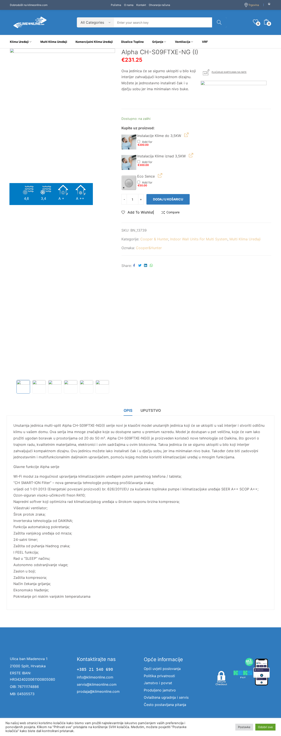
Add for (145, 143)
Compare (173, 212)
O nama (128, 5)
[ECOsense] (128, 182)
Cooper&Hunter (149, 248)
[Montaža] (128, 142)
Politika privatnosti (159, 676)
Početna (116, 5)
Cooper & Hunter (154, 239)
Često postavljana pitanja (165, 704)
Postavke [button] (244, 727)
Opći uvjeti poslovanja (162, 668)
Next (109, 213)
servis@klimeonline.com (97, 684)
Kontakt (141, 5)
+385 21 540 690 (95, 669)
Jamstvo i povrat (158, 683)
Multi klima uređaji (245, 239)
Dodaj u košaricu (168, 199)
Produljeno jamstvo (160, 690)
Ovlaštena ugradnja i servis (166, 697)
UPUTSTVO (150, 410)
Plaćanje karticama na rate (229, 72)
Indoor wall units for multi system (198, 239)
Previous (15, 213)
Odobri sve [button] (265, 727)
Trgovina (253, 5)
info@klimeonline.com (95, 677)
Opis (128, 410)
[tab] (128, 411)
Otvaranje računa (159, 5)
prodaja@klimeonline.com (98, 691)
